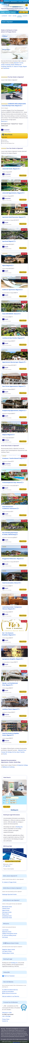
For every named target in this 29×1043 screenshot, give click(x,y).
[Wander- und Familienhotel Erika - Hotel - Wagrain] (14, 675)
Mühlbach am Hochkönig (8, 767)
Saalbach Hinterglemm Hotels (9, 933)
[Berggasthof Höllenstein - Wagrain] (14, 550)
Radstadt (9, 66)
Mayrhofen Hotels (6, 931)
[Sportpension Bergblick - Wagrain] (14, 651)
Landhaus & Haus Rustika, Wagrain (12, 338)
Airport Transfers (21, 752)
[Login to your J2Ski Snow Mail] (14, 854)
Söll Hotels (5, 937)
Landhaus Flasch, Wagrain (10, 709)
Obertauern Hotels (6, 912)
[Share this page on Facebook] (26, 9)
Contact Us (5, 1021)
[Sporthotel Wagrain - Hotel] (14, 233)
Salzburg (13, 12)
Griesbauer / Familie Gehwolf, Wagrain (13, 458)
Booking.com (14, 962)
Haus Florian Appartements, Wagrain (13, 386)
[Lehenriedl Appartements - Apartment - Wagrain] (14, 185)
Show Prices (23, 175)
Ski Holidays (9, 752)
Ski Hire (14, 15)
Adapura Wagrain (7, 434)
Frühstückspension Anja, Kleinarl (11, 482)
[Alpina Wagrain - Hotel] (14, 257)
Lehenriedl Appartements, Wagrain (12, 193)
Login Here (7, 866)
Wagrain (25, 66)
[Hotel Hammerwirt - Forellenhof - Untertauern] (14, 499)
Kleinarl (12, 64)
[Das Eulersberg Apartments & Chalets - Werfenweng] (14, 524)
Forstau (21, 62)
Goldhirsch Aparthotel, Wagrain (11, 289)
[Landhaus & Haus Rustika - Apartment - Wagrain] (14, 330)
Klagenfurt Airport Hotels (8, 949)
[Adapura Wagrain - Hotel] (14, 426)
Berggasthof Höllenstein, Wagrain (12, 558)
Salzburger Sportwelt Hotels (9, 894)
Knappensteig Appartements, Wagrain (13, 410)
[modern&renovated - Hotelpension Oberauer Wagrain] (14, 599)
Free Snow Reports (12, 861)
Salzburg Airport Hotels (8, 953)
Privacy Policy (5, 1019)
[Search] (26, 5)
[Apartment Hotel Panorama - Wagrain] (14, 209)
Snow (9, 15)
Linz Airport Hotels (7, 951)
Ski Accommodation (9, 991)
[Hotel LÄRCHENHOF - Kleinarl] (14, 306)
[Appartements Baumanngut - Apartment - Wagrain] (14, 354)
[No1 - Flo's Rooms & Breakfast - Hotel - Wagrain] (14, 625)
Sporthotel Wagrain (8, 241)
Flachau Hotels (6, 908)
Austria (7, 12)
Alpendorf (4, 15)
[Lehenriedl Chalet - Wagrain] (14, 161)
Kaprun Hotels (5, 910)
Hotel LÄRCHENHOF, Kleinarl (10, 314)
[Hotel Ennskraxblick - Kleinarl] (14, 575)
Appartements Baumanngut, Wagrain (13, 362)
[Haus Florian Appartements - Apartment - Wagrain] (14, 378)
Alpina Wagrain (6, 265)
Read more (4, 121)
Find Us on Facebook (9, 976)
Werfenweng (5, 49)
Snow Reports (14, 1)
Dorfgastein (20, 765)
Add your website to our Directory (10, 996)
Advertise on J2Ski (7, 1012)
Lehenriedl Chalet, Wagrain (10, 169)
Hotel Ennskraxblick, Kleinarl (10, 583)
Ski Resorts (7, 1)
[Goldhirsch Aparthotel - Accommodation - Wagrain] (14, 281)
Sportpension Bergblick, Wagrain (11, 659)
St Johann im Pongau (17, 66)
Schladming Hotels (7, 916)
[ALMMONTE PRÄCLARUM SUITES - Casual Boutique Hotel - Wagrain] (11, 91)
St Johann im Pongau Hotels (9, 882)
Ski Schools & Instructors (10, 993)
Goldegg (4, 36)
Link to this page (6, 1016)
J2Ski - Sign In (24, 12)
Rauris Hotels (5, 914)
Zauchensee (6, 68)
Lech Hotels (5, 930)
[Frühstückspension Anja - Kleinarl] (14, 474)
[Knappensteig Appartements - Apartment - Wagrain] (14, 402)
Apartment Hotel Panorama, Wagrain (13, 217)
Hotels (2, 12)
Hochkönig (7, 64)
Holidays (25, 15)
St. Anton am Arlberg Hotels (9, 935)
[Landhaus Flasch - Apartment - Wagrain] (14, 701)
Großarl (3, 64)
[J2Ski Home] (4, 4)
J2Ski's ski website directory (10, 989)
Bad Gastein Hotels (7, 906)
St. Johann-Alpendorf (10, 876)
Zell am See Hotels (7, 917)
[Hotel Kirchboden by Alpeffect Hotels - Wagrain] (14, 725)
